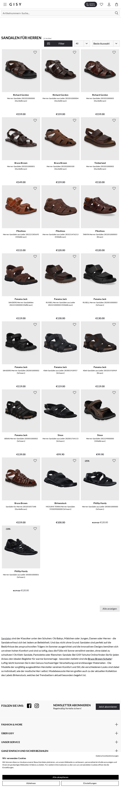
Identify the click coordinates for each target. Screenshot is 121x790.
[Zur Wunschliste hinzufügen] (35, 52)
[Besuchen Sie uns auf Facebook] (27, 706)
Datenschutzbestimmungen (107, 756)
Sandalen (6, 638)
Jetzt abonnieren (108, 706)
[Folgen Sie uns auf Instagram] (35, 706)
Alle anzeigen (110, 608)
